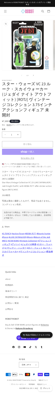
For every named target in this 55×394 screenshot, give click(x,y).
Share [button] (7, 226)
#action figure (18, 233)
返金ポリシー (11, 291)
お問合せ (9, 309)
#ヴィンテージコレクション (32, 251)
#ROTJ (4, 240)
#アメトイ (15, 244)
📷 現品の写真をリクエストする (36, 335)
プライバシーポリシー (18, 384)
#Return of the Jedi (41, 237)
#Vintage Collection (28, 240)
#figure (5, 237)
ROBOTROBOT (17, 380)
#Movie (29, 237)
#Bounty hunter (43, 233)
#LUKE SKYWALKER (17, 237)
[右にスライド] (33, 75)
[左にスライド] (22, 75)
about (8, 279)
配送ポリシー (42, 384)
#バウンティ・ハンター (15, 248)
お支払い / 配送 (12, 303)
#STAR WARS (13, 240)
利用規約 (9, 285)
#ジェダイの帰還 (28, 244)
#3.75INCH (6, 233)
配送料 (9, 125)
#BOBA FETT (30, 233)
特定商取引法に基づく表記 (17, 297)
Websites (45, 324)
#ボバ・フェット (34, 248)
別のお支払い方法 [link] (27, 158)
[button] (5, 11)
